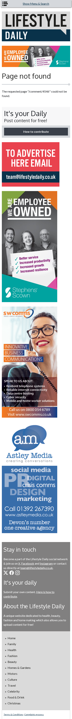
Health (12, 650)
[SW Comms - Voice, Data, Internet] (36, 362)
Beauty (12, 661)
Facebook (27, 563)
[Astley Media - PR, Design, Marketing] (36, 477)
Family (12, 644)
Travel (12, 685)
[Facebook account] (11, 573)
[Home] (36, 26)
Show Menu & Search (36, 3)
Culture (12, 679)
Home (12, 638)
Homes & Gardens (19, 667)
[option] (36, 56)
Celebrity (14, 691)
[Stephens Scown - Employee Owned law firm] (36, 56)
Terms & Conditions (13, 714)
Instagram (46, 563)
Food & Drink (16, 697)
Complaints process (34, 714)
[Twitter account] (6, 573)
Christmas (14, 703)
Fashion (12, 656)
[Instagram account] (17, 573)
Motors (12, 673)
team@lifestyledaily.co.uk (36, 568)
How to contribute (36, 131)
